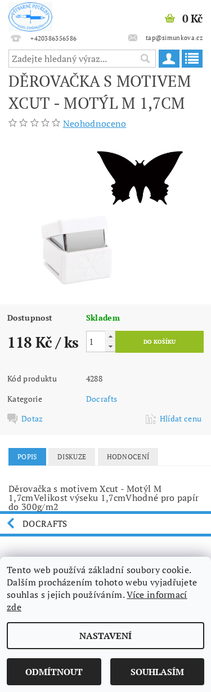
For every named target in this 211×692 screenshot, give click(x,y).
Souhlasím (157, 672)
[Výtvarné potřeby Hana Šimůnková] (30, 14)
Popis (27, 457)
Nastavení (105, 635)
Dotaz (32, 419)
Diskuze (71, 457)
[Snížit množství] (110, 346)
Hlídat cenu (181, 419)
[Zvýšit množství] (110, 336)
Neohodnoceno (95, 123)
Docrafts (102, 398)
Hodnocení (128, 457)
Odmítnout (54, 672)
